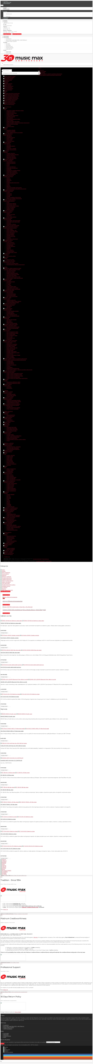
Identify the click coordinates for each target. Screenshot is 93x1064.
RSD (2, 5)
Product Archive (7, 1036)
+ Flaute (8, 177)
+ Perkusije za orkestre (11, 171)
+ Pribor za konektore (11, 217)
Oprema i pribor (7, 433)
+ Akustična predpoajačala (12, 328)
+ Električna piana (10, 421)
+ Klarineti (8, 179)
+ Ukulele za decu (10, 235)
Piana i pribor (6, 423)
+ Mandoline (9, 306)
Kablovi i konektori (7, 212)
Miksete (5, 547)
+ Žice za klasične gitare (11, 335)
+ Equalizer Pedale (10, 346)
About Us (5, 909)
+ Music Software (10, 251)
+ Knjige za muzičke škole (12, 263)
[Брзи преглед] (8, 633)
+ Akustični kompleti (11, 270)
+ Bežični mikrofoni (10, 155)
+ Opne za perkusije (10, 478)
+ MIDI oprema (9, 250)
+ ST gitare (8, 283)
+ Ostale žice (9, 339)
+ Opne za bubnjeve (11, 166)
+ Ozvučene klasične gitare (12, 302)
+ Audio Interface (10, 242)
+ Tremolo (8, 223)
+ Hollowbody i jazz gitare (12, 287)
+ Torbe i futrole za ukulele (12, 409)
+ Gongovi (8, 465)
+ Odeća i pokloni (10, 208)
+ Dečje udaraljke (10, 234)
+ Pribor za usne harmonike (12, 225)
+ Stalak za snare (10, 486)
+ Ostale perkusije (10, 506)
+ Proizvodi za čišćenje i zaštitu (13, 526)
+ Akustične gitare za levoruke (13, 276)
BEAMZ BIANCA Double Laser (8, 716)
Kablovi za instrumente (8, 104)
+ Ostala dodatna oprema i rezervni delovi (16, 439)
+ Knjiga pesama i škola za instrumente (15, 264)
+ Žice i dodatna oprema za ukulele (14, 132)
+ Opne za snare (10, 476)
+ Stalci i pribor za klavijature (12, 437)
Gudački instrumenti (8, 191)
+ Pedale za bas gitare (11, 351)
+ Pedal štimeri (9, 353)
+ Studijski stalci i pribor (11, 252)
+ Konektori (9, 215)
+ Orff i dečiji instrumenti (12, 173)
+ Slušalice (8, 247)
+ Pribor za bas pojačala (11, 323)
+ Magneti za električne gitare (13, 382)
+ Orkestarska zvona (11, 514)
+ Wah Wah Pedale (10, 349)
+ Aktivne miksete (10, 549)
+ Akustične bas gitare (11, 275)
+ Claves (8, 500)
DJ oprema (6, 254)
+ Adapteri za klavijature (11, 438)
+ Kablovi (8, 213)
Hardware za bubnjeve (8, 482)
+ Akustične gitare (10, 272)
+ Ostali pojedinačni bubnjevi (12, 449)
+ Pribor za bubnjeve (11, 490)
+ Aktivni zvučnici (10, 537)
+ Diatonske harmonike (11, 428)
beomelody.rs (45, 559)
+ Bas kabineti (9, 322)
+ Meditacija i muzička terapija (13, 170)
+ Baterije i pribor (10, 209)
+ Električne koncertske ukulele (13, 401)
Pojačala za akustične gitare (9, 325)
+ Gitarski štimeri (10, 363)
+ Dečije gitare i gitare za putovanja (14, 278)
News (4, 1037)
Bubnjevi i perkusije (7, 160)
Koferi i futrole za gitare (8, 77)
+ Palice (8, 165)
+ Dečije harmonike (10, 236)
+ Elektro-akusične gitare (12, 273)
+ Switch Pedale (10, 356)
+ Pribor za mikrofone (11, 158)
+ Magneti (8, 125)
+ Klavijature (9, 136)
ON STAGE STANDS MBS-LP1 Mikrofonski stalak (12, 731)
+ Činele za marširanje (11, 464)
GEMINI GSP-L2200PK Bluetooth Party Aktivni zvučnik (14, 682)
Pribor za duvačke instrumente (10, 97)
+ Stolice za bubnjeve (11, 489)
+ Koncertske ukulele (11, 395)
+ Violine (8, 192)
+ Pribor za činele (10, 462)
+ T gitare (8, 284)
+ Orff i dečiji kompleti (11, 520)
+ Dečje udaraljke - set (11, 230)
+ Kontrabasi (9, 195)
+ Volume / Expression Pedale (13, 355)
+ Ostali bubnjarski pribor (12, 530)
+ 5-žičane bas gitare (11, 295)
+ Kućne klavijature (10, 415)
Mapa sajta (8, 52)
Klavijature (5, 82)
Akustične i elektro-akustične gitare (11, 269)
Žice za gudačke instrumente (10, 99)
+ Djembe (8, 498)
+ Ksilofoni (8, 512)
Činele (4, 454)
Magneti (5, 380)
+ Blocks (8, 501)
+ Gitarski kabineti (10, 313)
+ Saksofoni (8, 180)
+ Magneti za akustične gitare (13, 383)
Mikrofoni (5, 152)
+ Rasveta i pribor (10, 259)
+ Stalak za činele (10, 484)
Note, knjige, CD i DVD (8, 262)
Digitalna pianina (7, 85)
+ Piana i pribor (9, 138)
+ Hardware (9, 386)
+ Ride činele (9, 459)
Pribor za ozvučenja (8, 554)
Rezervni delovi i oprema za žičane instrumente (49, 75)
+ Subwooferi (9, 539)
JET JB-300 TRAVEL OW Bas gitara (9, 804)
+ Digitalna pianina (10, 137)
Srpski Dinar (6, 9)
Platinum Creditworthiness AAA (30, 907)
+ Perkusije (8, 169)
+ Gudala (8, 196)
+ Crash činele (9, 457)
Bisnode (36, 937)
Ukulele (5, 129)
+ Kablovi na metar (10, 214)
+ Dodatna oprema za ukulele (13, 407)
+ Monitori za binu (10, 538)
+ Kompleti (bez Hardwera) (12, 448)
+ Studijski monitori (10, 243)
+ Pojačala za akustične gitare (13, 119)
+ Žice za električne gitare (12, 333)
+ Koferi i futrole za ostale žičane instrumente (17, 378)
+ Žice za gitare (9, 120)
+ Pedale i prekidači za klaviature (13, 435)
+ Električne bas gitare (11, 113)
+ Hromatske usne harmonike (13, 220)
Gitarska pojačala (7, 309)
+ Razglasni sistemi (10, 146)
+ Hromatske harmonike (12, 429)
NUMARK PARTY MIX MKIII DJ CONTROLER (11, 760)
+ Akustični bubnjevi (10, 162)
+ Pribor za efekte (10, 357)
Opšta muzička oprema (8, 102)
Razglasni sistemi (7, 544)
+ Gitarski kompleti (10, 281)
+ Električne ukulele (10, 131)
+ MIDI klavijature (10, 416)
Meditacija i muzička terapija (10, 509)
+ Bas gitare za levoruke (11, 296)
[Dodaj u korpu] (1, 634)
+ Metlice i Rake (10, 470)
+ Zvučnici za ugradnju (11, 541)
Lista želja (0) (9, 49)
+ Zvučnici (8, 144)
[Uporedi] (4, 634)
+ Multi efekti (9, 342)
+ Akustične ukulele (10, 130)
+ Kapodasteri (9, 367)
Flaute (4, 92)
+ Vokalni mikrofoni (10, 153)
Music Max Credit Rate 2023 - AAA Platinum (16, 40)
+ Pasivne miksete (10, 548)
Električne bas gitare (8, 291)
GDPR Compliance (7, 1028)
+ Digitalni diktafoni (10, 246)
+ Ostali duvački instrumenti (12, 182)
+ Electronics (9, 388)
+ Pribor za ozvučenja (11, 149)
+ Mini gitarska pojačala (11, 314)
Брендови (8, 51)
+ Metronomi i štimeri (11, 204)
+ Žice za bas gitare (10, 334)
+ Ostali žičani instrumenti (12, 115)
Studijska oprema (7, 241)
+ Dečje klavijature (10, 232)
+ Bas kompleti (9, 292)
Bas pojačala (6, 318)
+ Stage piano (9, 420)
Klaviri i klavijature (7, 135)
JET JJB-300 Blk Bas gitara (7, 789)
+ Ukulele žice (9, 406)
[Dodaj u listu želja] (2, 634)
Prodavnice (8, 38)
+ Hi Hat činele (9, 461)
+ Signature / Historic (11, 224)
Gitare (4, 109)
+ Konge (8, 495)
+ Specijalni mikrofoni (11, 157)
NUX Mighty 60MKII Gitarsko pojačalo (10, 638)
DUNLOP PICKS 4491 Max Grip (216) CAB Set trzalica (13, 745)
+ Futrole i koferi (10, 434)
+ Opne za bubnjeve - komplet (13, 479)
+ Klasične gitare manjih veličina (13, 301)
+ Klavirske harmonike (11, 427)
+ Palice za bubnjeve (11, 468)
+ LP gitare (8, 285)
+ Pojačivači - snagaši (11, 148)
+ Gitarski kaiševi (10, 362)
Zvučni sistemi (6, 143)
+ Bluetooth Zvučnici (11, 536)
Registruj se (9, 13)
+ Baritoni (8, 186)
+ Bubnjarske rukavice (11, 525)
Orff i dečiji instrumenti (8, 519)
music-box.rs (48, 561)
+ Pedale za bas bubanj (11, 483)
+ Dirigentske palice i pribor (12, 206)
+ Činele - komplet (10, 455)
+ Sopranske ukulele (10, 394)
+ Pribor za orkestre (10, 207)
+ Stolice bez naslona (11, 203)
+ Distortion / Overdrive (11, 344)
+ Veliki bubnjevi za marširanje (13, 515)
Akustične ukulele (7, 393)
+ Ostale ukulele (10, 396)
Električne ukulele (7, 399)
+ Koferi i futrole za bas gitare (13, 377)
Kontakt (8, 43)
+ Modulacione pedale (11, 345)
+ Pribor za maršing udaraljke (13, 516)
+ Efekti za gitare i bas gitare (13, 121)
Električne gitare (7, 280)
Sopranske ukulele (7, 80)
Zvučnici (5, 534)
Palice (4, 467)
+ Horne (8, 185)
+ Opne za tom (9, 475)
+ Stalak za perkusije (11, 488)
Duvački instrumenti (8, 176)
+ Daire (7, 499)
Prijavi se (8, 16)
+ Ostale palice (9, 471)
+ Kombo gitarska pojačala (12, 311)
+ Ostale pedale (9, 350)
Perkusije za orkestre (8, 511)
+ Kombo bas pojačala (11, 319)
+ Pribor (8, 440)
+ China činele (9, 460)
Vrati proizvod (9, 46)
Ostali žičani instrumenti (9, 305)
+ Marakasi (8, 504)
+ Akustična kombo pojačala (12, 327)
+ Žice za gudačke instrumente (13, 197)
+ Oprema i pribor (10, 141)
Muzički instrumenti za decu (10, 228)
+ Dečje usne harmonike (12, 231)
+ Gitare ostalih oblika (11, 286)
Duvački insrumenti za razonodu (11, 94)
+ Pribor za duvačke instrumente (14, 187)
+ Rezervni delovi (10, 126)
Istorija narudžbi (9, 47)
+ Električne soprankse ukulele (13, 400)
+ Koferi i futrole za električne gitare (14, 375)
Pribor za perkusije (7, 523)
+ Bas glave (9, 320)
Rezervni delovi (7, 385)
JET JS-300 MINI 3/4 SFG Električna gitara (10, 848)
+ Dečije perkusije (10, 521)
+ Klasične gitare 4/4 (11, 300)
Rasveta (5, 258)
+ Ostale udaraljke (10, 494)
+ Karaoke (8, 237)
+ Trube (8, 184)
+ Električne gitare (10, 111)
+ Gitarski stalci (9, 361)
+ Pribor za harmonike (11, 431)
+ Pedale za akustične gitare (12, 352)
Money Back (18, 1012)
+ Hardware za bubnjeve (12, 168)
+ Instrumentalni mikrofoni (12, 154)
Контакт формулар (17, 34)
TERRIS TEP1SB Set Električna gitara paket (11, 623)
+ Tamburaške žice (10, 338)
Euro (5, 7)
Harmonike (6, 426)
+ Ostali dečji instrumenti (12, 239)
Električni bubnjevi (7, 451)
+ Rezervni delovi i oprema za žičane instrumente (17, 122)
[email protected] (7, 25)
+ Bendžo (8, 307)
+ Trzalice (8, 366)
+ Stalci (7, 202)
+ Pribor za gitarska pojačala (12, 316)
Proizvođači (6, 1033)
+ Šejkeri (8, 503)
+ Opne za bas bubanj (11, 477)
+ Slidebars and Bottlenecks (12, 368)
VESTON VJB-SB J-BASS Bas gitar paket (10, 652)
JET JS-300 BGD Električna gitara (8, 834)
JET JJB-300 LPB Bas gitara (7, 775)
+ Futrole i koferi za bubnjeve (13, 527)
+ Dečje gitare (9, 229)
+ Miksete (8, 147)
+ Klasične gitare (10, 114)
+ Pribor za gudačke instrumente (14, 198)
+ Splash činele (9, 456)
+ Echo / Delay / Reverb (11, 347)
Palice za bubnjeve (7, 87)
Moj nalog (8, 45)
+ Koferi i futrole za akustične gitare (14, 373)
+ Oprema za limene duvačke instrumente (16, 188)
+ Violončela (9, 193)
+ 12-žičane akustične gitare (12, 274)
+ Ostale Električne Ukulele (12, 402)
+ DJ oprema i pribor (11, 256)
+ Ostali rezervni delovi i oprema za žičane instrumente (19, 369)
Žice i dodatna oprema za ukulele (11, 405)
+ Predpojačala (9, 245)
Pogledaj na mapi (7, 34)
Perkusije (5, 493)
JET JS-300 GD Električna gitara (8, 819)
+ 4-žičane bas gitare (11, 294)
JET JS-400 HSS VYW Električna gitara (10, 696)
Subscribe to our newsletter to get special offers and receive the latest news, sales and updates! (23, 1042)
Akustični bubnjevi (7, 445)
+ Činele (8, 164)
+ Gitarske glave (10, 312)
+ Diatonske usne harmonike (13, 221)
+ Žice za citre (9, 336)
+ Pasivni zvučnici (10, 542)
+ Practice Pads (9, 528)
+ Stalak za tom (9, 487)
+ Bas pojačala (9, 118)
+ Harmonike (9, 140)
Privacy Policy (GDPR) (11, 41)
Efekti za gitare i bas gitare (9, 341)
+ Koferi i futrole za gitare (12, 124)
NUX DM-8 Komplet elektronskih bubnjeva (11, 667)
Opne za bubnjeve (7, 89)
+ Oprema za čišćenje (11, 364)
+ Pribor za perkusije (11, 174)
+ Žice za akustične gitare (12, 331)
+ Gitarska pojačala (10, 116)
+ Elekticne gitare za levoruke (13, 289)
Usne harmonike (7, 219)
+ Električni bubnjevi (11, 163)
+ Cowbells (8, 505)
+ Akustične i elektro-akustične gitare (15, 110)
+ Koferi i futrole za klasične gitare (14, 374)
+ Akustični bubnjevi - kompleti (13, 446)
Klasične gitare (6, 298)
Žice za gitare (41, 72)
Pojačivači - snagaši (7, 552)
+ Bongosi (8, 497)
